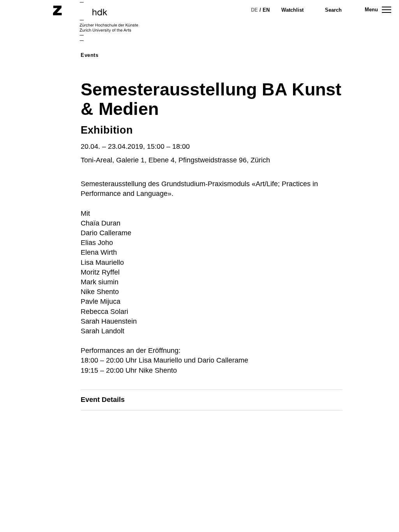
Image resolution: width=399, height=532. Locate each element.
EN (266, 10)
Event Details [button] (103, 399)
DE (254, 10)
